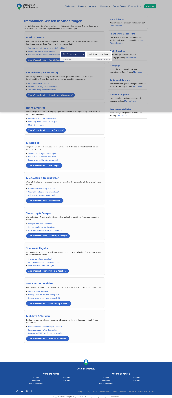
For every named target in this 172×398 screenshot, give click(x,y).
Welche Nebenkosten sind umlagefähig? (43, 192)
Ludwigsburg (66, 380)
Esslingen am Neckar (36, 383)
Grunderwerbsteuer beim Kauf (40, 259)
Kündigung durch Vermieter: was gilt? (42, 121)
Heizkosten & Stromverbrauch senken (42, 195)
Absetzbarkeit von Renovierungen (41, 265)
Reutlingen (36, 380)
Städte (114, 392)
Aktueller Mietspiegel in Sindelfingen (42, 153)
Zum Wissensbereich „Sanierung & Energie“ (48, 235)
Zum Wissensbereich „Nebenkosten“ (44, 200)
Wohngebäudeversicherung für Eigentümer (44, 295)
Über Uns (122, 392)
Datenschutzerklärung (103, 59)
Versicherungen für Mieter (38, 291)
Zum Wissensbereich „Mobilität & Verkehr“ (47, 338)
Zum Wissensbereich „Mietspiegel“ (44, 165)
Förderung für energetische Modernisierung (45, 230)
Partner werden (105, 392)
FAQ (88, 392)
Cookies (152, 392)
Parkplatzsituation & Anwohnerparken (42, 330)
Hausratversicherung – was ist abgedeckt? (44, 298)
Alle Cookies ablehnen (98, 54)
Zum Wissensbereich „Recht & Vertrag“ (46, 130)
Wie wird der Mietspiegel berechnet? (42, 157)
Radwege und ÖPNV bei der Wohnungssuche (45, 333)
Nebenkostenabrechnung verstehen (41, 188)
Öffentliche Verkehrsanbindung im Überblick (45, 327)
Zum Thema (122, 115)
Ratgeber (81, 392)
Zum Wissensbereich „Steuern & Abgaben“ (47, 271)
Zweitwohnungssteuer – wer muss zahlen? (44, 262)
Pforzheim (66, 377)
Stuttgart (36, 377)
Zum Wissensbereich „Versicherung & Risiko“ (48, 303)
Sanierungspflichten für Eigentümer (41, 227)
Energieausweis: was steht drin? (40, 224)
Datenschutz (142, 392)
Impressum (132, 392)
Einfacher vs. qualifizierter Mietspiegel (43, 160)
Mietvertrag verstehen (36, 125)
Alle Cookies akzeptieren (73, 54)
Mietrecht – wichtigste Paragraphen (42, 118)
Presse (94, 392)
